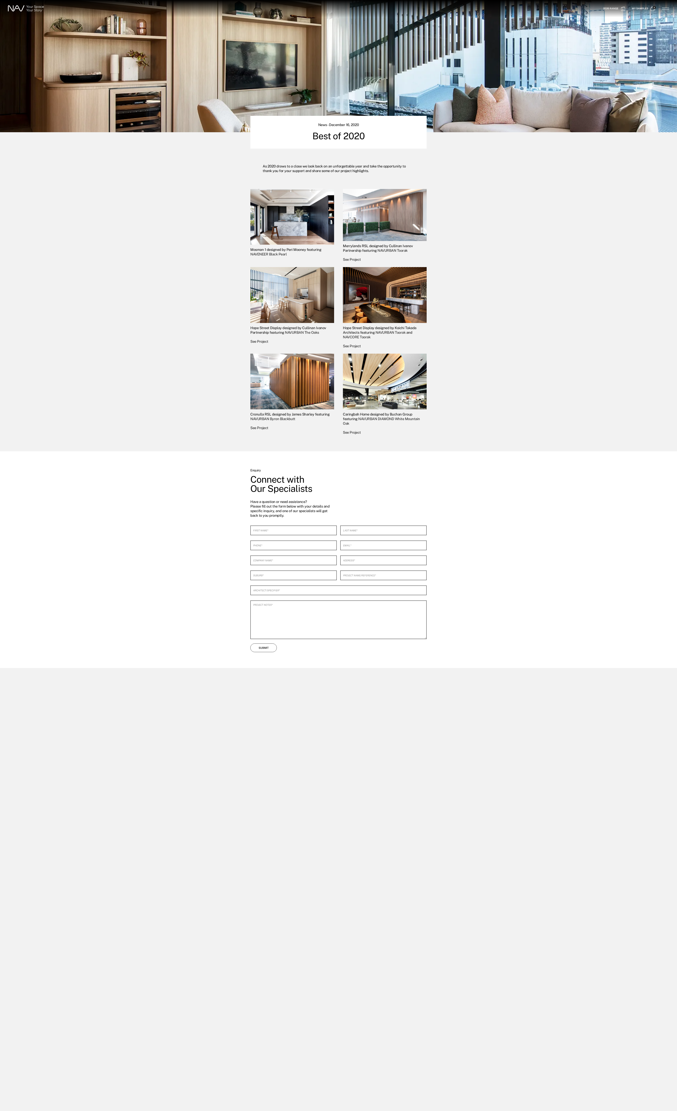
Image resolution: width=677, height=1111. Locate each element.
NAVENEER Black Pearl (268, 254)
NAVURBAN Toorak (392, 250)
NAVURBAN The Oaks (302, 332)
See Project (352, 259)
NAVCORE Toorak (356, 337)
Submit (264, 647)
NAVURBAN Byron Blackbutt (272, 419)
